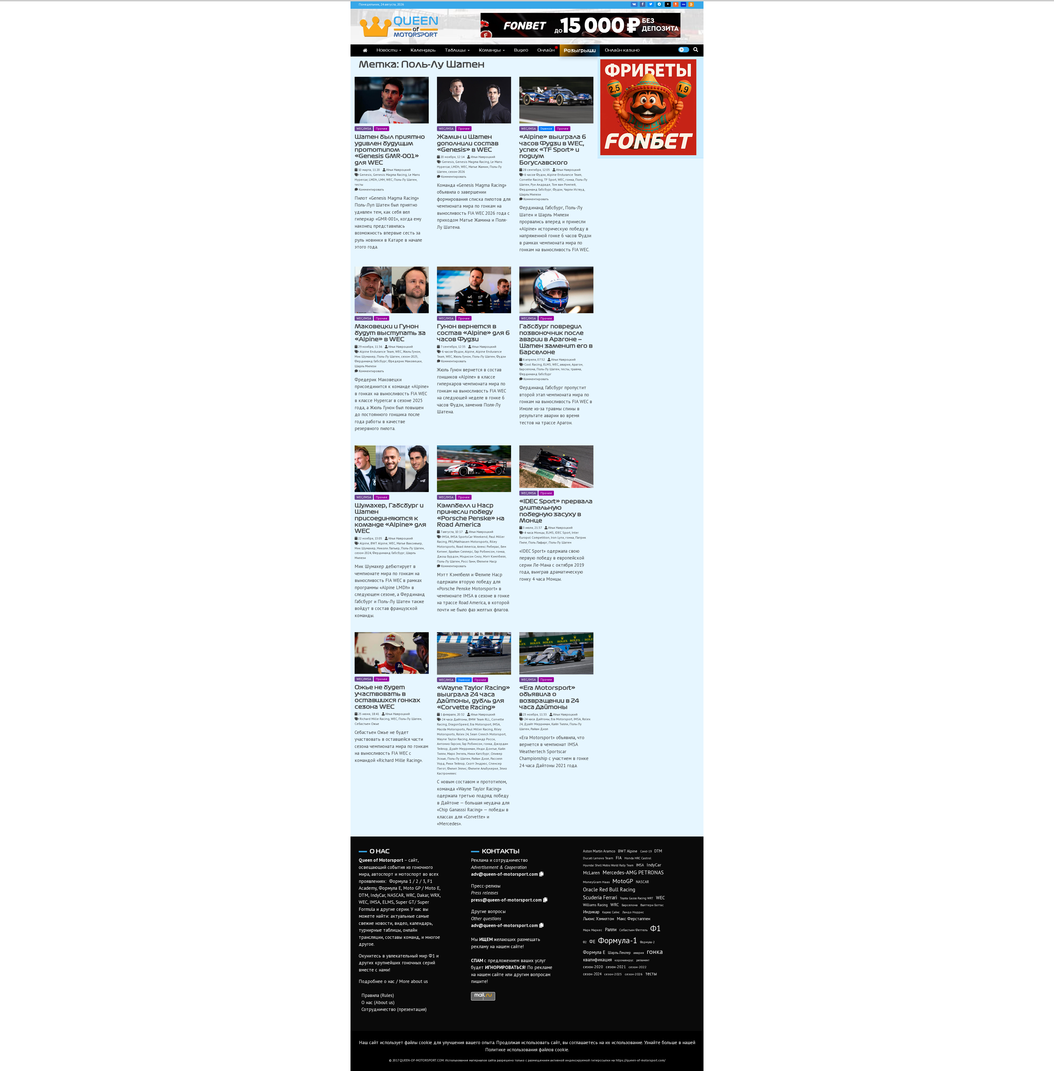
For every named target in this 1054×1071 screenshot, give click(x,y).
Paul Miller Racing (479, 729)
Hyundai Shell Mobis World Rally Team (608, 865)
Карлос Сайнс (610, 912)
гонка (569, 179)
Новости (387, 50)
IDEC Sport (562, 532)
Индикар (591, 911)
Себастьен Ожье (367, 724)
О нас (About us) (377, 1002)
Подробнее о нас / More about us (393, 981)
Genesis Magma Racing (390, 175)
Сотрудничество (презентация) (394, 1009)
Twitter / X (650, 4)
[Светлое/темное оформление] (683, 49)
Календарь (423, 50)
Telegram (659, 4)
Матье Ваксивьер (409, 543)
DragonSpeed (458, 724)
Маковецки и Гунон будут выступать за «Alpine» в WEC (390, 333)
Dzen (668, 4)
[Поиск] (696, 49)
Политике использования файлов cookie (526, 1050)
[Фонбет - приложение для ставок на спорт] (580, 36)
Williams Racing (595, 904)
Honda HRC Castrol (637, 858)
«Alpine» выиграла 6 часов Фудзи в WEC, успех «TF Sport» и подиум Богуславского (552, 149)
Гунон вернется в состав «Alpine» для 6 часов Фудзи (473, 333)
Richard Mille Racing (374, 719)
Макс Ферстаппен (633, 918)
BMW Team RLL (479, 719)
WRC (614, 904)
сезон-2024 (363, 553)
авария (565, 364)
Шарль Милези (530, 194)
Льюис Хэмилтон (598, 918)
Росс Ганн (468, 561)
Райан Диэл (480, 758)
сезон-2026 (456, 171)
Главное (546, 128)
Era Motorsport (480, 724)
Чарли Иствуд (574, 189)
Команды (490, 50)
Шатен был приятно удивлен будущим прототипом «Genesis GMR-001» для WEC (390, 149)
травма (576, 369)
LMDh (373, 179)
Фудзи (557, 189)
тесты (359, 184)
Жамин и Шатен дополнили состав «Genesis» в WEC (467, 143)
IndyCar (654, 864)
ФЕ (592, 942)
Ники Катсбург (478, 753)
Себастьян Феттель (633, 930)
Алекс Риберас (488, 546)
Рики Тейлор (455, 763)
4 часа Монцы (534, 532)
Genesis (366, 175)
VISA (683, 4)
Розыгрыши (580, 50)
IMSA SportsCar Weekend (468, 537)
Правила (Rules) (377, 995)
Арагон (577, 364)
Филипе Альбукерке (483, 768)
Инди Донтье (486, 749)
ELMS (547, 364)
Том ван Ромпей (564, 184)
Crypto (691, 4)
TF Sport (550, 179)
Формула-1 (617, 940)
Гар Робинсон (484, 551)
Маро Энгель (456, 753)
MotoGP (622, 881)
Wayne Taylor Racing (452, 739)
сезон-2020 (593, 966)
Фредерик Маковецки (405, 361)
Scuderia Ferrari (600, 897)
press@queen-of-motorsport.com (506, 900)
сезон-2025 (409, 356)
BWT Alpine (379, 543)
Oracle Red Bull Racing (609, 889)
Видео (521, 50)
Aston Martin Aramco (599, 851)
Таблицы (455, 50)
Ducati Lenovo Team (598, 858)
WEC (389, 179)
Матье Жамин (478, 167)
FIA (619, 857)
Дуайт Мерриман (462, 749)
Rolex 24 (462, 734)
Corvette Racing (531, 179)
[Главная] (365, 50)
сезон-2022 (637, 967)
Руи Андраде (540, 184)
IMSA (445, 537)
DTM (658, 851)
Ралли (610, 929)
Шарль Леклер (619, 952)
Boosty (676, 4)
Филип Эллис (457, 768)
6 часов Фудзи (535, 175)
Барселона (527, 369)
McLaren (591, 873)
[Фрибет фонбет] (648, 154)
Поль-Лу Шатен (405, 179)
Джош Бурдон (447, 556)
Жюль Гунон (411, 351)
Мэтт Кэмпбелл (494, 556)
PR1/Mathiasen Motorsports (468, 541)
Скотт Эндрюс (476, 763)
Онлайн (545, 50)
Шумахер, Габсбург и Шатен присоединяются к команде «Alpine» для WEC (390, 518)
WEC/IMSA (364, 128)
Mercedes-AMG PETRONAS (633, 872)
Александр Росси (482, 739)
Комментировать (371, 189)
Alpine (469, 351)
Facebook (642, 4)
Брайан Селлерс (461, 551)
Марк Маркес (592, 930)
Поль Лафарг (537, 542)
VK (634, 4)
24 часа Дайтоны (454, 719)
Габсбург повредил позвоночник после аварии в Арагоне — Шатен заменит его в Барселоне (556, 339)
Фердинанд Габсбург (535, 189)
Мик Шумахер (365, 356)
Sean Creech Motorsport (488, 734)
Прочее (381, 128)
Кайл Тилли (559, 724)
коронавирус (624, 960)
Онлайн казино (622, 50)
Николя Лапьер (388, 548)
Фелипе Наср (487, 561)
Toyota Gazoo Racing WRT (636, 898)
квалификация (597, 960)
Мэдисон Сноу (471, 556)
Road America (466, 546)
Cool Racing (533, 364)
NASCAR (642, 882)
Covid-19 (646, 851)
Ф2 (585, 942)
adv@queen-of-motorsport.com (504, 874)
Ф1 (655, 928)
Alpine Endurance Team (564, 175)
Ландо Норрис (633, 912)
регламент (642, 960)
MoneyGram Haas (596, 882)
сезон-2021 (616, 966)
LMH (382, 179)
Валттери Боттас (652, 905)
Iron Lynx (557, 537)
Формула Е (594, 952)
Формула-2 (647, 942)
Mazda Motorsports (451, 729)
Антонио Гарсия (449, 744)
